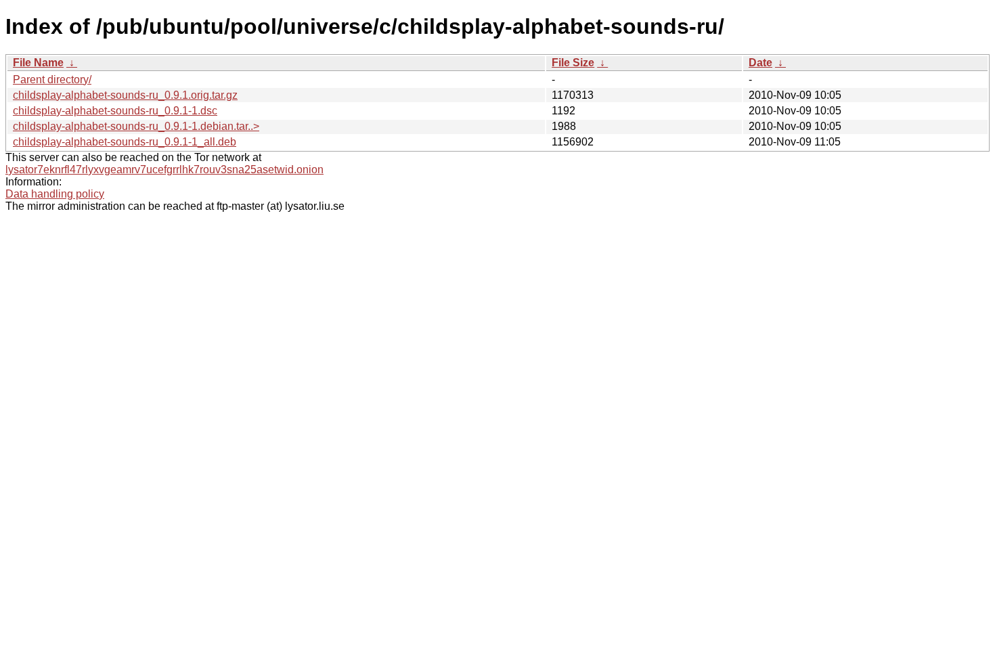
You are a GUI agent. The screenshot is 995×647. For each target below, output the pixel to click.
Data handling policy (54, 194)
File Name (38, 62)
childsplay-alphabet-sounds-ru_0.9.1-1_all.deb (124, 142)
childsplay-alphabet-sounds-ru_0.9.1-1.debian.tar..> (136, 126)
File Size (573, 62)
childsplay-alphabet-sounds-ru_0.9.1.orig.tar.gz (125, 95)
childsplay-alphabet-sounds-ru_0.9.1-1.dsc (115, 110)
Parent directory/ (52, 79)
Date (760, 62)
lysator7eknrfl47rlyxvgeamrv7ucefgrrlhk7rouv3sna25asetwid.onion (164, 169)
